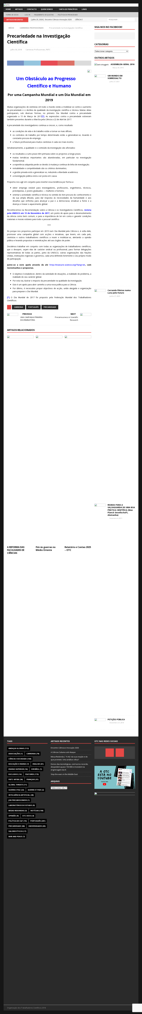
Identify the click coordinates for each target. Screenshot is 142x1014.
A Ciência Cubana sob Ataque (63, 752)
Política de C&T (17, 821)
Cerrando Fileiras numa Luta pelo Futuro (119, 291)
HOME (8, 9)
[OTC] (7, 5)
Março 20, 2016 (118, 68)
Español (36, 769)
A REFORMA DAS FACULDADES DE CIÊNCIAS (15, 550)
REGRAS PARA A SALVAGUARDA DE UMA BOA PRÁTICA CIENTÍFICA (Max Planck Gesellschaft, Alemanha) (121, 510)
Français (32, 779)
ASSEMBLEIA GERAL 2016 (122, 64)
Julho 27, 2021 (115, 81)
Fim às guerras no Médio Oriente (45, 549)
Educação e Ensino (18, 764)
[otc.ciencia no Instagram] (120, 752)
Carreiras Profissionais (35, 49)
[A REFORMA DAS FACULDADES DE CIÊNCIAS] (20, 439)
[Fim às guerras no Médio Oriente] (49, 439)
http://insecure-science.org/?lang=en (67, 264)
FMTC (48, 49)
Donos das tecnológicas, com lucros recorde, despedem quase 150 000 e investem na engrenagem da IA (69, 767)
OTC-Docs (28, 816)
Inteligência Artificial (21, 795)
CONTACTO (32, 9)
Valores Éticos (17, 831)
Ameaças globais (18, 748)
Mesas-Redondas (17, 810)
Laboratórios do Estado (21, 805)
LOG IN (27, 15)
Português (33, 307)
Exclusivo (14, 774)
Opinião (13, 816)
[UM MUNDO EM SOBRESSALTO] (100, 178)
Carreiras (18, 307)
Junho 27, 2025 (115, 296)
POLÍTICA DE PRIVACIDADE (68, 15)
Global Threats (17, 785)
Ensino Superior (18, 769)
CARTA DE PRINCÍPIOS (68, 9)
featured (32, 774)
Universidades (36, 826)
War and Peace (16, 836)
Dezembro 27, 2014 (117, 723)
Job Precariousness (19, 800)
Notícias (37, 810)
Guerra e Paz (16, 790)
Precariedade (50, 307)
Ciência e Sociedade (19, 759)
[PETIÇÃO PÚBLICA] (100, 722)
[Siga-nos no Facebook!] (110, 752)
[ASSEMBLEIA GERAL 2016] (101, 64)
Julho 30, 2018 (16, 49)
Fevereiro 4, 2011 (116, 518)
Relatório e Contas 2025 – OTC (78, 549)
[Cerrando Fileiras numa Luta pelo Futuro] (100, 393)
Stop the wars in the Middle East (64, 774)
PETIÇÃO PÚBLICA (116, 719)
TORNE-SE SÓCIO (12, 15)
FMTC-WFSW (15, 779)
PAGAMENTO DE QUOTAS (44, 15)
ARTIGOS (19, 9)
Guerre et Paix (36, 790)
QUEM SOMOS (47, 9)
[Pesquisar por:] (121, 19)
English (38, 764)
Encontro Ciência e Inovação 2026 (65, 748)
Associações (15, 753)
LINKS (84, 9)
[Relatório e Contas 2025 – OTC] (78, 439)
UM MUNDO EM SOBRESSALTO (115, 77)
